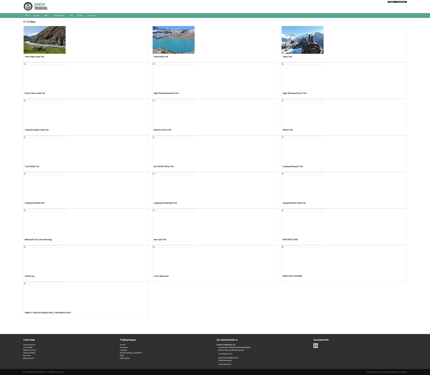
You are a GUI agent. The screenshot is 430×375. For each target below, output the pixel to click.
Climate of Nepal (29, 353)
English (391, 2)
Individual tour (59, 15)
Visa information (29, 345)
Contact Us (91, 15)
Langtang (123, 350)
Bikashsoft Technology (398, 372)
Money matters (28, 358)
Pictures (80, 15)
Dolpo (122, 355)
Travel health (28, 347)
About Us (36, 15)
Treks (46, 15)
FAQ (71, 15)
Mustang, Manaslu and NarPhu (131, 353)
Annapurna (124, 347)
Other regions (125, 358)
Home (27, 15)
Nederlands (401, 2)
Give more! (27, 355)
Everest (123, 345)
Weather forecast (29, 350)
